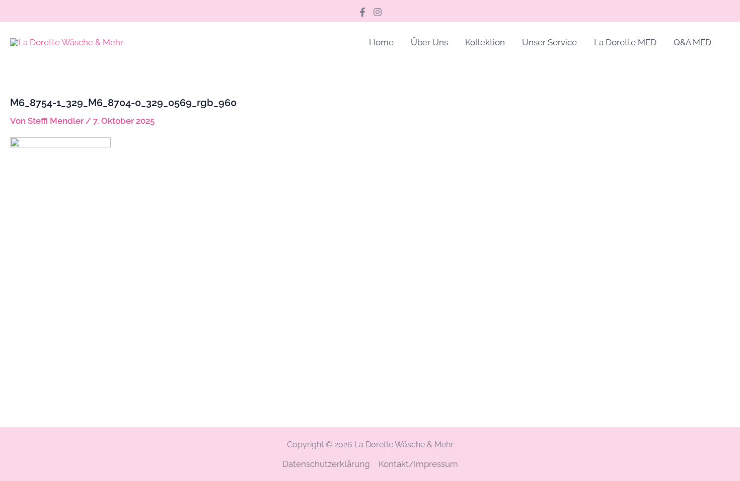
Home (381, 42)
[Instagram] (377, 12)
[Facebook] (362, 12)
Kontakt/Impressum (418, 464)
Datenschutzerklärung (326, 464)
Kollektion (485, 42)
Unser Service (549, 42)
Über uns (429, 42)
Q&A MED (692, 42)
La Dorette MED (625, 42)
